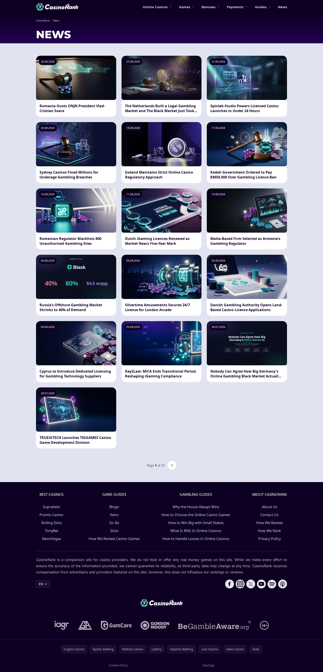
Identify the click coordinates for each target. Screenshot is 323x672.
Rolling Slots (51, 522)
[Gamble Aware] (214, 625)
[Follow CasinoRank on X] (250, 584)
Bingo (114, 506)
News (282, 7)
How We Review (269, 522)
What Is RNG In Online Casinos (195, 530)
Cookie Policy (118, 665)
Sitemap (208, 665)
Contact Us (269, 514)
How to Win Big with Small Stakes (196, 522)
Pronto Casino (51, 514)
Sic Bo (114, 522)
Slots (114, 530)
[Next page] (171, 465)
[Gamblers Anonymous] (85, 625)
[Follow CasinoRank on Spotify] (272, 584)
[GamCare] (116, 625)
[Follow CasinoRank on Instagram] (240, 584)
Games (184, 7)
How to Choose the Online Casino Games (196, 514)
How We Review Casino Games (114, 538)
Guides (260, 7)
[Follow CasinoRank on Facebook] (229, 584)
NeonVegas (51, 538)
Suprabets (51, 506)
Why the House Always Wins (196, 506)
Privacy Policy (269, 538)
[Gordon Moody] (155, 625)
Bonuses (208, 7)
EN (41, 584)
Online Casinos (155, 7)
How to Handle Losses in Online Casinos (195, 538)
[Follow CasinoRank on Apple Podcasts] (282, 584)
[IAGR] (62, 625)
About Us (269, 506)
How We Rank (269, 530)
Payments (235, 7)
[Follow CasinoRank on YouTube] (261, 584)
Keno (114, 514)
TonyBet (51, 530)
